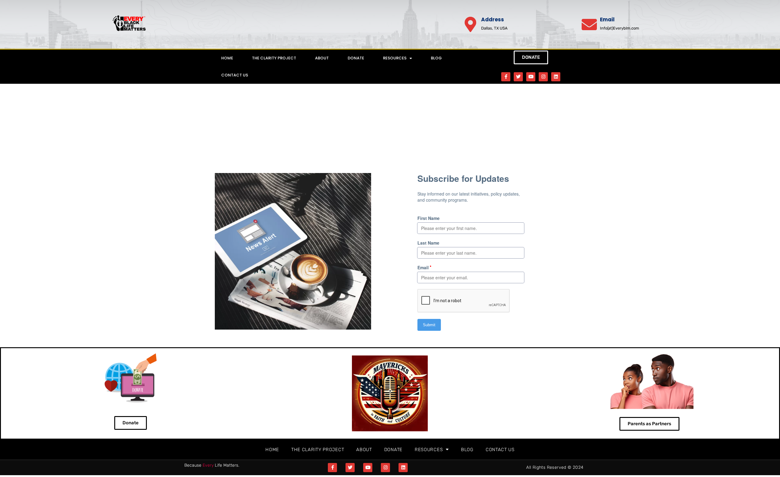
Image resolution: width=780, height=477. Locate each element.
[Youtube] (530, 76)
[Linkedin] (555, 76)
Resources (394, 58)
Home (227, 58)
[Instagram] (543, 76)
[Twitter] (518, 76)
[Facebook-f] (505, 76)
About (322, 58)
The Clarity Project (274, 58)
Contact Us (234, 75)
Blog (436, 58)
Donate (356, 58)
